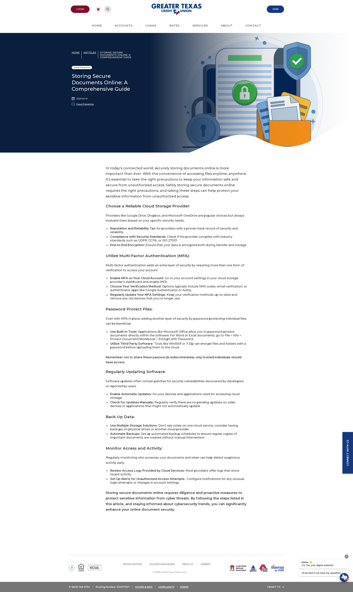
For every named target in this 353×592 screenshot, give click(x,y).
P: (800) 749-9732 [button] (79, 587)
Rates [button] (174, 25)
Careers (205, 564)
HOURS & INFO (144, 587)
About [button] (227, 25)
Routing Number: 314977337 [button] (112, 587)
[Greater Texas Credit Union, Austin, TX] (176, 9)
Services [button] (200, 25)
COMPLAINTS (166, 587)
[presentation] (347, 556)
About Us (187, 564)
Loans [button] (150, 25)
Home (97, 25)
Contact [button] (253, 25)
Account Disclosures (162, 564)
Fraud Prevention (85, 104)
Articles (89, 52)
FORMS (184, 587)
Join (278, 9)
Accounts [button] (124, 25)
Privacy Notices (132, 564)
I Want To (273, 587)
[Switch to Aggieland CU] (98, 9)
